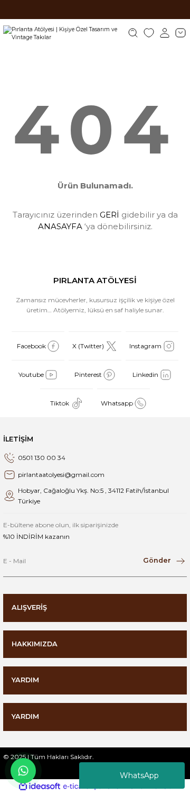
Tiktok (59, 403)
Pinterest (88, 374)
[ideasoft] (39, 786)
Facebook (31, 346)
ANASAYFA (60, 226)
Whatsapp (117, 403)
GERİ (109, 215)
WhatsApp (139, 775)
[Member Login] (164, 32)
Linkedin (145, 374)
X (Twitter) (88, 346)
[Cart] (180, 32)
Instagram (145, 346)
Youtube (31, 374)
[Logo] (61, 32)
